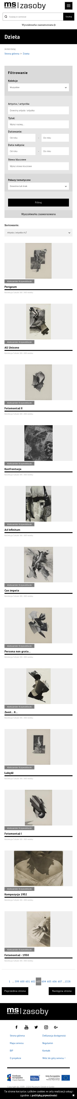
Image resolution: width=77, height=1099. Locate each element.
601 (28, 981)
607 (60, 981)
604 (44, 981)
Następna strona (62, 991)
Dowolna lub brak (18, 186)
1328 (67, 981)
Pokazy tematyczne (19, 179)
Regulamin (47, 1043)
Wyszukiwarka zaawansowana (38, 24)
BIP (11, 1050)
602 (33, 981)
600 (22, 981)
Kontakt (46, 1050)
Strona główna (12, 53)
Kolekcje (13, 80)
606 (54, 981)
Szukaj (69, 16)
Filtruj (38, 202)
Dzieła (26, 53)
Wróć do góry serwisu (54, 1058)
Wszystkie (15, 87)
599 (17, 981)
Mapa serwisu (17, 1043)
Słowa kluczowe (17, 159)
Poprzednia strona (15, 991)
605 (49, 981)
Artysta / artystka (18, 103)
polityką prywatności (44, 1095)
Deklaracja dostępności (54, 1035)
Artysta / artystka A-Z (17, 232)
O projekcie (15, 1058)
